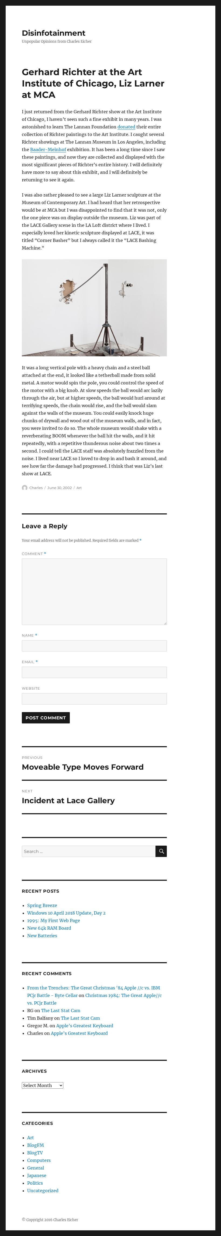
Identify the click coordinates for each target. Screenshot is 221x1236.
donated (126, 126)
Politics (35, 1183)
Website (31, 688)
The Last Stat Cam (60, 1010)
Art (79, 488)
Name (29, 635)
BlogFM (35, 1145)
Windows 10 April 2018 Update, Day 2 (66, 913)
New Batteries (42, 935)
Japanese (36, 1175)
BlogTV (35, 1152)
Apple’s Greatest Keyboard (84, 1025)
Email (30, 662)
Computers (39, 1160)
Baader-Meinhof (48, 149)
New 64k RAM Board (49, 928)
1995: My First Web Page (53, 920)
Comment (34, 553)
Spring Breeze (42, 905)
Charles (36, 488)
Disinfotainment (53, 33)
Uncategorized (42, 1190)
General (35, 1168)
